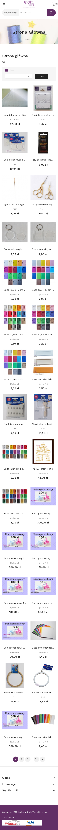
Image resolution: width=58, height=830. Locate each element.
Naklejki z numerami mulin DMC (15, 424)
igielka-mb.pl (24, 812)
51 (36, 759)
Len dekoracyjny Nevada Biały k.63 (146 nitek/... (15, 115)
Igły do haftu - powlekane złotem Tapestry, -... (43, 159)
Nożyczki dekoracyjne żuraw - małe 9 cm (43, 204)
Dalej (42, 759)
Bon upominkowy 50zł (43, 603)
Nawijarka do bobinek (43, 424)
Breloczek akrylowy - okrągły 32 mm (15, 249)
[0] (54, 4)
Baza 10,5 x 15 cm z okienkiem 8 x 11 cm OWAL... (15, 290)
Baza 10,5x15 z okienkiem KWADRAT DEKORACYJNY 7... (15, 379)
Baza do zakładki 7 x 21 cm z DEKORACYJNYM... (43, 737)
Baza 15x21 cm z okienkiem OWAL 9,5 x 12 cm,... (15, 469)
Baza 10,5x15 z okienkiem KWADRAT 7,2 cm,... (15, 334)
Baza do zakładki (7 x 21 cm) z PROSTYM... (43, 379)
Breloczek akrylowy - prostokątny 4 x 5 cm (43, 249)
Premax (43, 209)
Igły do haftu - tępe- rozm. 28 (15, 204)
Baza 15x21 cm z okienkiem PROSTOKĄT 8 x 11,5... (15, 513)
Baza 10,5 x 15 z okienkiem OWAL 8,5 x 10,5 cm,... (43, 334)
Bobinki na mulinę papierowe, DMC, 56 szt (43, 115)
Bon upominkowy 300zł (43, 513)
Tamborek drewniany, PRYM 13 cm (15, 692)
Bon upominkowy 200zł (15, 558)
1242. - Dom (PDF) (43, 469)
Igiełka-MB (14, 294)
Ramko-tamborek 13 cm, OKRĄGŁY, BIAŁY (43, 692)
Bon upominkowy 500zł (15, 737)
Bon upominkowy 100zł (15, 603)
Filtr (42, 76)
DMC (43, 120)
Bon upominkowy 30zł (15, 647)
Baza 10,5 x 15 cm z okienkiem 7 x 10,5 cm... (43, 290)
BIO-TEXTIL (15, 120)
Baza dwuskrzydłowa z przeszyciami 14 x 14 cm (43, 647)
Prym (15, 697)
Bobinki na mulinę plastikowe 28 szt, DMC (15, 159)
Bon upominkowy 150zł (43, 558)
